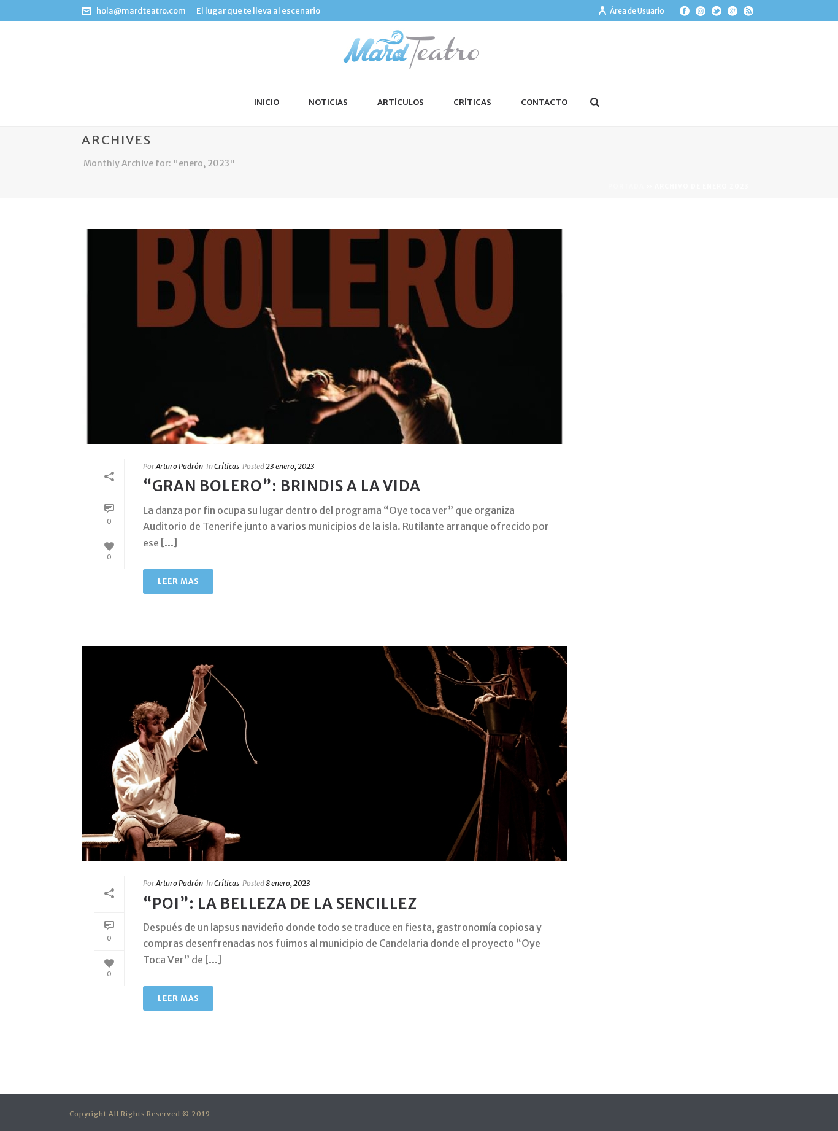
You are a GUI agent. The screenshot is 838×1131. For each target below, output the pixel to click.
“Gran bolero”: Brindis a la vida (282, 486)
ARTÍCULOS (400, 102)
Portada (626, 186)
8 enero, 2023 (288, 883)
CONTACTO (544, 102)
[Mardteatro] (419, 49)
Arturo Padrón (179, 466)
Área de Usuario (637, 10)
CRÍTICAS (472, 102)
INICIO (266, 102)
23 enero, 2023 (290, 466)
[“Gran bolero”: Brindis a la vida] (324, 336)
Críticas (226, 466)
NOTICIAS (328, 102)
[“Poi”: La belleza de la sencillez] (324, 753)
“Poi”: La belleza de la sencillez (280, 903)
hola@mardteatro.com (141, 11)
